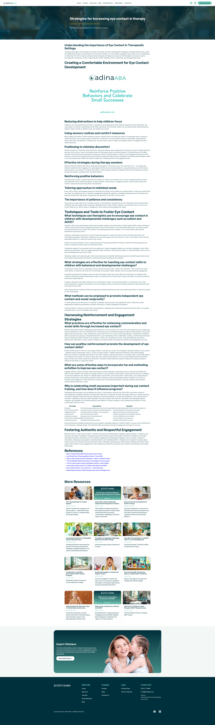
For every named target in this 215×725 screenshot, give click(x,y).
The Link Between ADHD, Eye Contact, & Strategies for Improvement (88, 461)
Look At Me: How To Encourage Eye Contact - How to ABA (85, 456)
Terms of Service (126, 692)
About (79, 3)
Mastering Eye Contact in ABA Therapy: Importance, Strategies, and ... (89, 470)
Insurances (93, 3)
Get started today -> (65, 658)
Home (84, 688)
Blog (99, 3)
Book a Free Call (205, 3)
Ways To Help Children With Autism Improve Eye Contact (84, 454)
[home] (11, 3)
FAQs (103, 692)
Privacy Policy (125, 688)
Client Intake (118, 3)
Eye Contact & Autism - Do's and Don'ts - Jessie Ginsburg (85, 468)
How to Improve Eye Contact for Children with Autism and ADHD (87, 465)
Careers (85, 3)
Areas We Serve (108, 3)
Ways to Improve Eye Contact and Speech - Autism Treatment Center (88, 458)
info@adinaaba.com (147, 692)
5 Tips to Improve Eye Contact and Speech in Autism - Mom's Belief (88, 463)
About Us (85, 692)
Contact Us (128, 3)
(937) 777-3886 (145, 688)
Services (84, 695)
